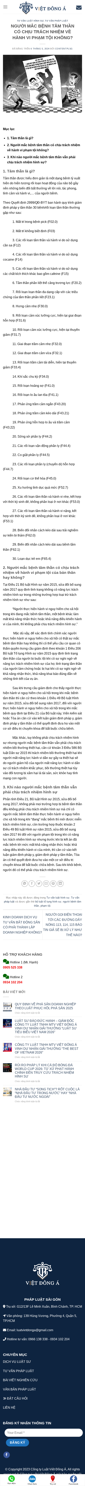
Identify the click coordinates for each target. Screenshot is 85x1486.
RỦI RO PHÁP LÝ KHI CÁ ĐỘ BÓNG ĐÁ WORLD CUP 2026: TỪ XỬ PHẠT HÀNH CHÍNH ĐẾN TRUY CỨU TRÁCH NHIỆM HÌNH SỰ (44, 1070)
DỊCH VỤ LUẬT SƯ (17, 1361)
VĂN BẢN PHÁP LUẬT (19, 1389)
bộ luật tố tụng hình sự (48, 901)
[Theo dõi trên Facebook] (6, 1455)
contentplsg (64, 48)
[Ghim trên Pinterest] (53, 883)
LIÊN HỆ (9, 1407)
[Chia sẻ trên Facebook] (31, 883)
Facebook (73, 1484)
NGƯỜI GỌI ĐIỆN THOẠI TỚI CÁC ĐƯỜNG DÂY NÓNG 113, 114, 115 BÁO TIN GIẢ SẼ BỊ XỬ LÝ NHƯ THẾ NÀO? (62, 924)
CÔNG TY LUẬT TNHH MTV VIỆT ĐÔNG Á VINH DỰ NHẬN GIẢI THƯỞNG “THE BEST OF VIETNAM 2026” (46, 1048)
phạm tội (45, 905)
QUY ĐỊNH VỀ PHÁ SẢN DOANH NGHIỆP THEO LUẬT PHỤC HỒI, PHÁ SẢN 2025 (45, 1006)
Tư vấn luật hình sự (30, 21)
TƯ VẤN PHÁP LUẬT (18, 1371)
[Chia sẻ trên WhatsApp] (24, 883)
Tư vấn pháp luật (56, 21)
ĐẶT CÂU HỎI (17, 1398)
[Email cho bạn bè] (46, 883)
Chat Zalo (32, 1484)
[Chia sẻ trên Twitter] (39, 883)
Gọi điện (12, 1483)
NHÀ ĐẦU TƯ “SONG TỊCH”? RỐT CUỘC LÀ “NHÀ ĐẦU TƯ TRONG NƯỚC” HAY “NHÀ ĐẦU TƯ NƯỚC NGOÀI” (47, 1093)
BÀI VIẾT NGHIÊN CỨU (20, 1380)
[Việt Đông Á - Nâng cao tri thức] (42, 8)
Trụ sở (53, 1484)
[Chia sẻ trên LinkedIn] (60, 883)
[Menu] (5, 7)
